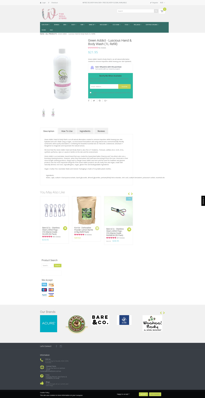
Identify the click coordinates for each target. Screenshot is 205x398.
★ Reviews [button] (203, 200)
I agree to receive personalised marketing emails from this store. (110, 94)
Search (57, 265)
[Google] (105, 100)
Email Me (124, 87)
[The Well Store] (54, 14)
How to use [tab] (66, 131)
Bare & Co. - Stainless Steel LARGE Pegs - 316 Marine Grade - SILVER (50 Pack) (51, 231)
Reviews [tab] (101, 131)
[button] (93, 48)
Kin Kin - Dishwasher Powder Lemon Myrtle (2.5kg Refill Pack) (83, 230)
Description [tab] (48, 131)
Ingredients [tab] (85, 131)
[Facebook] (88, 100)
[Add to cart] (65, 228)
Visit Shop (51, 318)
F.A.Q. (48, 375)
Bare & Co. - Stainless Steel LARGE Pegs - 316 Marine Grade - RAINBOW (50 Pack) (115, 232)
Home (42, 34)
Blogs (48, 382)
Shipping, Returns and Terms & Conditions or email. (56, 377)
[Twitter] (94, 100)
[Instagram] (60, 346)
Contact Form (51, 366)
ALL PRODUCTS (51, 34)
